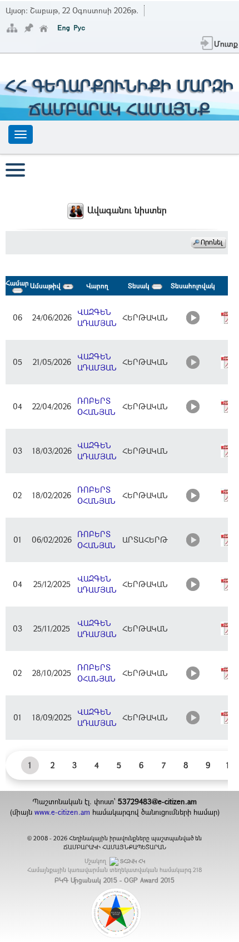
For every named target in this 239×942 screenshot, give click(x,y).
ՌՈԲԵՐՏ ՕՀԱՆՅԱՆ (96, 406)
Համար (17, 282)
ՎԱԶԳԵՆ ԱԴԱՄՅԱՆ (97, 317)
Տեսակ (140, 285)
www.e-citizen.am (62, 812)
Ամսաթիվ (46, 285)
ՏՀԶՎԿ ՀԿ (132, 861)
